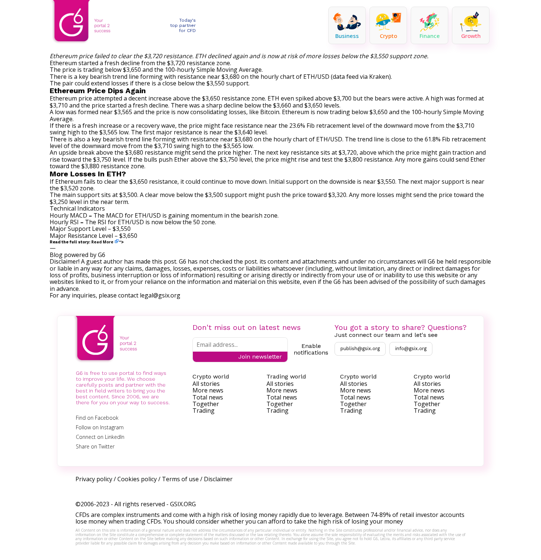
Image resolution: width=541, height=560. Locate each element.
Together (205, 404)
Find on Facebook (97, 417)
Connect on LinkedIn (100, 436)
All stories (206, 383)
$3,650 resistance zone (233, 98)
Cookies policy (137, 479)
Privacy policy (93, 479)
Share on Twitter (95, 446)
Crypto (388, 35)
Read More (102, 241)
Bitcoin (269, 112)
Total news (207, 397)
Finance (430, 35)
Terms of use (180, 479)
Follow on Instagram (100, 427)
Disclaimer (218, 479)
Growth (471, 35)
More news (207, 390)
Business (347, 35)
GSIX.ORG (183, 504)
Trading (203, 410)
